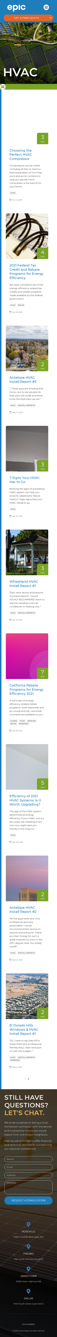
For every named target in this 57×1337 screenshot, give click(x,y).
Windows (23, 724)
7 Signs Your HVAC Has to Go (25, 480)
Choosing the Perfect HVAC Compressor (21, 155)
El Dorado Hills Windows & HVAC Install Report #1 (24, 1029)
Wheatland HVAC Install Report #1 (24, 584)
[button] (46, 7)
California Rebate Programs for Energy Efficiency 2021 (26, 689)
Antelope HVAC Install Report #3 (23, 380)
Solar (21, 305)
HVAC (12, 193)
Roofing (31, 721)
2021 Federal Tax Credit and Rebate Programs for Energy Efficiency (26, 271)
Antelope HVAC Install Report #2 (23, 910)
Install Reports (26, 405)
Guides (13, 721)
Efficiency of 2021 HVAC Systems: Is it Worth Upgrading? (25, 800)
